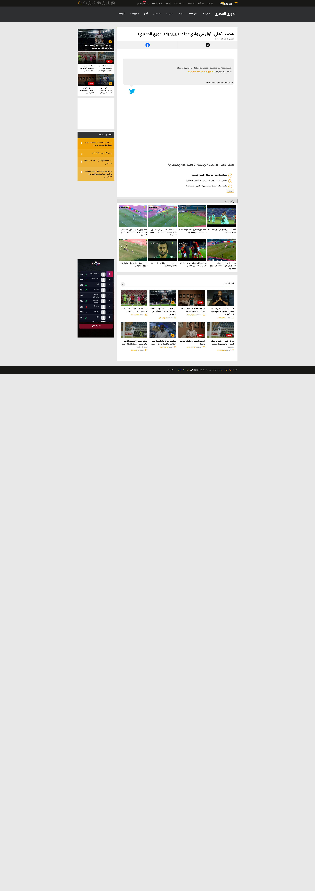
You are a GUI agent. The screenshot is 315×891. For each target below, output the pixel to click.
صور (167, 3)
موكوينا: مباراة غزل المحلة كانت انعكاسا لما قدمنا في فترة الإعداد (163, 342)
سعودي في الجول (192, 314)
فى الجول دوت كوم (226, 370)
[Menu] (235, 3)
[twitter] (89, 3)
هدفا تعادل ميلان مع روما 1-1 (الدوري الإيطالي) (209, 175)
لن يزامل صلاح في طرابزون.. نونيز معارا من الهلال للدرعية (192, 309)
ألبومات (121, 14)
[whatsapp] (113, 3)
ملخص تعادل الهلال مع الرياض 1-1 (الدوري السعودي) (206, 186)
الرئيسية (206, 14)
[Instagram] (99, 3)
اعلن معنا (171, 370)
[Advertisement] (96, 220)
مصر (208, 3)
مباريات (189, 3)
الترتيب (180, 14)
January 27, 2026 (226, 82)
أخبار (199, 3)
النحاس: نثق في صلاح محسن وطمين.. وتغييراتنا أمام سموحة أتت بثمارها (222, 311)
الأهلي (230, 191)
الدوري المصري (142, 3)
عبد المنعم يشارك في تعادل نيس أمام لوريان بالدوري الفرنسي (134, 309)
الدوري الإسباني (163, 317)
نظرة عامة (193, 14)
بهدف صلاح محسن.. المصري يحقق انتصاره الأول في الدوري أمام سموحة (106, 90)
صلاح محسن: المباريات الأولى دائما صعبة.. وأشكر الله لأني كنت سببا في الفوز (134, 344)
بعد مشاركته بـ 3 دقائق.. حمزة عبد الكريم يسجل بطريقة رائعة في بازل (96, 143)
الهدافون (157, 14)
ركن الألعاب (156, 3)
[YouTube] (103, 3)
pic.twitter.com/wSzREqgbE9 (200, 72)
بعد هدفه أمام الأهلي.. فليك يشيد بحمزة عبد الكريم (96, 162)
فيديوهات (177, 3)
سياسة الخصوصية (183, 370)
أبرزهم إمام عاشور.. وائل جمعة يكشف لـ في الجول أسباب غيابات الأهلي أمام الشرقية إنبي (96, 174)
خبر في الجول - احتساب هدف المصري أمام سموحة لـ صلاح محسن (222, 344)
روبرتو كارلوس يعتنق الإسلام (96, 153)
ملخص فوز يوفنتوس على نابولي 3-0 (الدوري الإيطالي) (206, 180)
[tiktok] (108, 3)
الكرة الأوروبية (135, 314)
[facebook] (85, 3)
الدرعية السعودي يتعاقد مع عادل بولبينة (192, 342)
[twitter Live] (94, 3)
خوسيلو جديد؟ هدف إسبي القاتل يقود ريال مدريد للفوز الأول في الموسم (163, 311)
